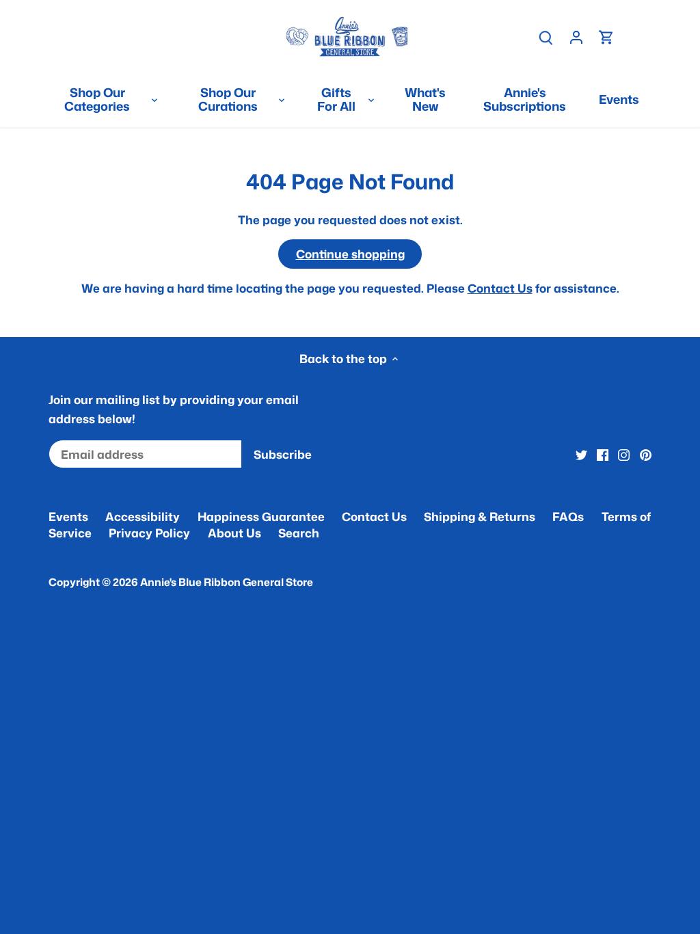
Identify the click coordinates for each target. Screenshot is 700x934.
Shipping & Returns (479, 516)
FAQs (568, 516)
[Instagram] (624, 454)
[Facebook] (602, 454)
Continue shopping (350, 253)
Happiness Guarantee (261, 516)
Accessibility (142, 516)
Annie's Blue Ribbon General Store (226, 581)
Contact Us (500, 288)
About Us (234, 532)
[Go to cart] (606, 36)
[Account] (576, 36)
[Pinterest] (645, 454)
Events (68, 516)
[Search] (546, 36)
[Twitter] (581, 454)
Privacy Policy (149, 532)
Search (298, 532)
